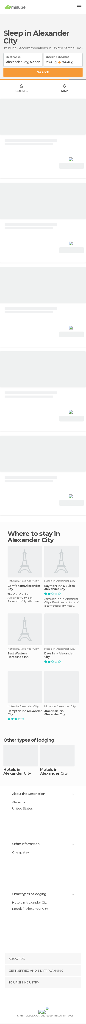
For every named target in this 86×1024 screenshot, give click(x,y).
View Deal (71, 166)
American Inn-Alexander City (54, 713)
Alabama (18, 802)
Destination (13, 56)
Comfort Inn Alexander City (24, 587)
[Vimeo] (47, 998)
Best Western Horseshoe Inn (18, 655)
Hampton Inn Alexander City (25, 713)
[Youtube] (53, 998)
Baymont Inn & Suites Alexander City (59, 587)
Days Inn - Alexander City (59, 655)
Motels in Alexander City (54, 772)
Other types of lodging (29, 894)
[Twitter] (41, 998)
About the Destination (28, 794)
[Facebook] (35, 998)
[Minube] (15, 7)
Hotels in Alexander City (17, 772)
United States (22, 808)
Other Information (25, 844)
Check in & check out (57, 56)
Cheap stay (20, 852)
